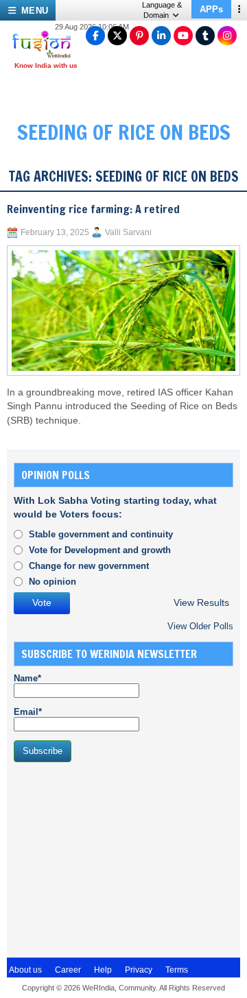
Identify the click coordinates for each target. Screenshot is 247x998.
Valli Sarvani (128, 232)
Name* (27, 678)
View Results (201, 603)
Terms (176, 970)
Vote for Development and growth (100, 550)
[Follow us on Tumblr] (205, 35)
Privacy (138, 970)
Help (103, 970)
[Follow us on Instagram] (227, 35)
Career (68, 970)
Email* (28, 712)
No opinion (52, 581)
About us (25, 970)
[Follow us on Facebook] (95, 35)
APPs (211, 9)
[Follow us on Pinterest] (139, 35)
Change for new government (89, 566)
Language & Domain (162, 10)
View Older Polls (200, 626)
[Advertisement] (117, 858)
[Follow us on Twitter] (117, 35)
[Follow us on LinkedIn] (161, 35)
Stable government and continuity (101, 534)
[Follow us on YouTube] (183, 35)
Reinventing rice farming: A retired (93, 209)
